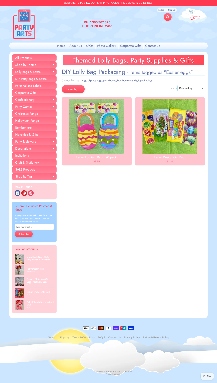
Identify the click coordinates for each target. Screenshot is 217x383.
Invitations (22, 155)
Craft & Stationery (27, 162)
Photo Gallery (106, 45)
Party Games (36, 107)
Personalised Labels (28, 85)
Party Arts (112, 371)
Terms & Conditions (83, 337)
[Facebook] (17, 193)
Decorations (36, 149)
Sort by (174, 88)
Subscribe (23, 234)
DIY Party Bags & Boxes (31, 78)
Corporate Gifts (130, 45)
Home (61, 45)
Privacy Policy (132, 337)
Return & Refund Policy (156, 337)
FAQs (89, 45)
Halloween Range (27, 120)
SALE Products (25, 169)
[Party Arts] (24, 24)
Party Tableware (36, 142)
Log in (161, 10)
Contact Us (152, 45)
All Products (23, 58)
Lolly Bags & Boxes (36, 72)
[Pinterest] (24, 193)
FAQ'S (101, 337)
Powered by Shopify (113, 374)
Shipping (64, 337)
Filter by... (73, 89)
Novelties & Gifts (26, 134)
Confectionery (36, 100)
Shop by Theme (36, 65)
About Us (75, 45)
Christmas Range (26, 113)
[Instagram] (31, 193)
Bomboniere (23, 127)
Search (52, 337)
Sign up (171, 10)
